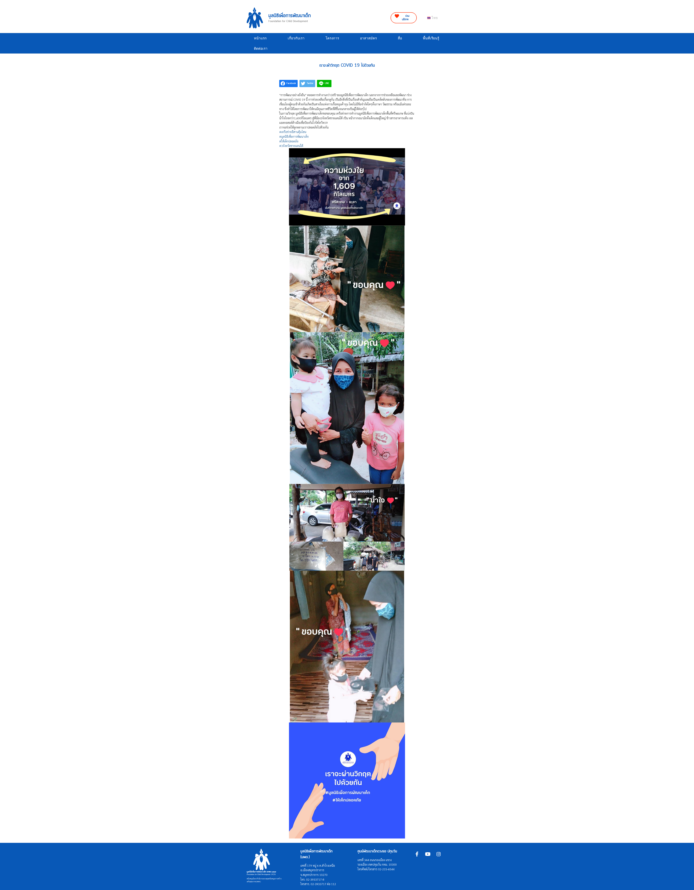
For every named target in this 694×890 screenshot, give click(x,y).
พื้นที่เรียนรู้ (431, 38)
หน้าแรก (260, 38)
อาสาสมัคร (368, 38)
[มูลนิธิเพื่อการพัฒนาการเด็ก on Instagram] (438, 854)
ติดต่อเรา (260, 48)
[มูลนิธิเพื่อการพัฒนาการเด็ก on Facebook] (417, 854)
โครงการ (332, 38)
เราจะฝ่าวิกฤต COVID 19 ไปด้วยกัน (347, 66)
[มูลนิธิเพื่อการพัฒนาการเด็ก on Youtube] (427, 854)
